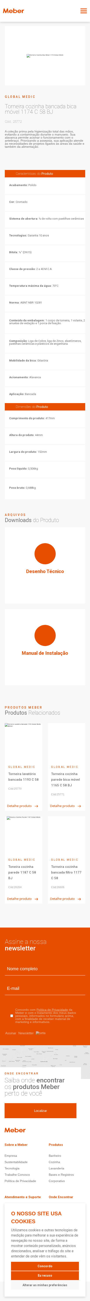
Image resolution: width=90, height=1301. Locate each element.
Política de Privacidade (52, 1009)
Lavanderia (56, 1168)
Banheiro (55, 1155)
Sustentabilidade (16, 1162)
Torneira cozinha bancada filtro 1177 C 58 (66, 872)
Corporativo (57, 1181)
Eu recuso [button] (45, 1275)
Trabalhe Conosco (17, 1174)
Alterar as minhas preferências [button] (44, 1285)
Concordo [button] (45, 1266)
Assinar (19, 1033)
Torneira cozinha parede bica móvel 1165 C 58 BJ (65, 779)
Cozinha (54, 1162)
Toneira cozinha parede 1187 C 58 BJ (22, 872)
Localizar (40, 1111)
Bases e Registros (61, 1174)
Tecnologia (12, 1168)
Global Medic (20, 96)
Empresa (11, 1155)
